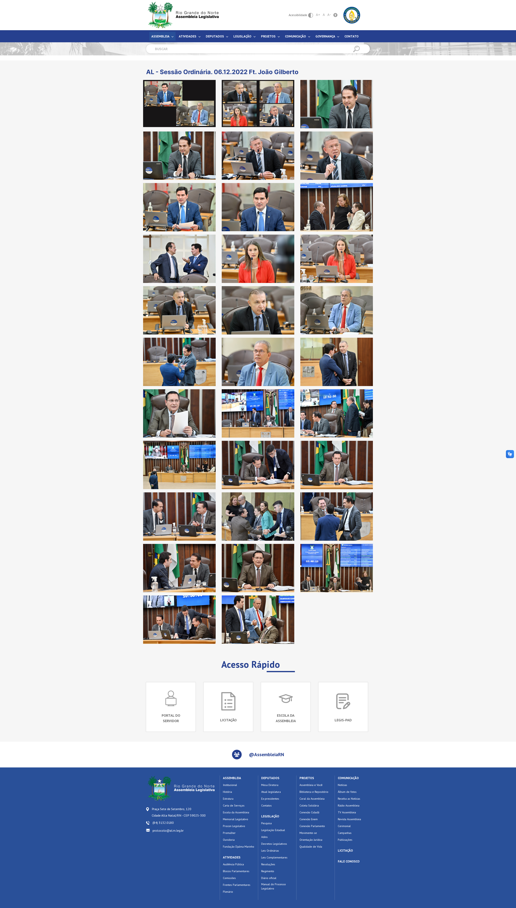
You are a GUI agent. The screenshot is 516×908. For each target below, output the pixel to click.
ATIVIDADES (231, 857)
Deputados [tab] (215, 36)
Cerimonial (344, 826)
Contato (351, 36)
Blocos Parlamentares (236, 871)
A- (329, 15)
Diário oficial (268, 878)
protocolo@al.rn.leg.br (168, 830)
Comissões (229, 878)
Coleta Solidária (309, 805)
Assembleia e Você (311, 785)
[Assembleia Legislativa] (182, 15)
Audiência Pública (233, 864)
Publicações (345, 840)
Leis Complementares (274, 857)
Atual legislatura (271, 792)
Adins (264, 837)
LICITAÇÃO (345, 850)
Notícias (342, 785)
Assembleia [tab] (160, 36)
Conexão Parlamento (312, 826)
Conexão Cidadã (309, 812)
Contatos (266, 805)
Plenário (228, 892)
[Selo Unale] (351, 15)
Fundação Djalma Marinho (238, 846)
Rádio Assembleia (348, 805)
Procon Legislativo (234, 826)
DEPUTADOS (270, 778)
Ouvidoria (229, 840)
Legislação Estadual (273, 830)
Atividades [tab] (188, 36)
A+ (318, 15)
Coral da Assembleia (312, 798)
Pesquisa (266, 823)
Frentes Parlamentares (236, 885)
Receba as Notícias (349, 798)
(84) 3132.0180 (163, 822)
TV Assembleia (347, 812)
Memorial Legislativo (235, 819)
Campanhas (345, 833)
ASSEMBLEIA (232, 778)
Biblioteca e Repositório (314, 792)
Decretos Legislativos (274, 844)
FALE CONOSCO (349, 861)
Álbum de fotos (347, 792)
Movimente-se (308, 833)
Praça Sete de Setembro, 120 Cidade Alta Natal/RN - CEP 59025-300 (179, 812)
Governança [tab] (325, 36)
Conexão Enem (309, 819)
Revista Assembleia (349, 819)
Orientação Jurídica (311, 840)
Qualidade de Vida (311, 846)
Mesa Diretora (269, 785)
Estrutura (228, 798)
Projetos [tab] (268, 36)
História (227, 792)
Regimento (267, 871)
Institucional (230, 785)
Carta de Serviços (233, 805)
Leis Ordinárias (270, 850)
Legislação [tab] (242, 36)
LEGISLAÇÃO (270, 816)
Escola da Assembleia (236, 812)
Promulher (229, 833)
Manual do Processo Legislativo (273, 886)
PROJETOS (307, 778)
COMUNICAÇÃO (348, 778)
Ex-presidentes (270, 798)
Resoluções (268, 864)
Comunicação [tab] (296, 36)
